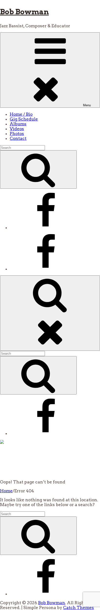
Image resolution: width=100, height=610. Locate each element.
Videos (17, 128)
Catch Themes (78, 607)
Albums (18, 124)
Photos (17, 133)
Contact (18, 138)
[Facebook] (46, 227)
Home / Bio (21, 114)
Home (6, 490)
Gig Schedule (24, 119)
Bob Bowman (24, 11)
